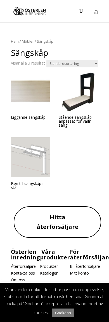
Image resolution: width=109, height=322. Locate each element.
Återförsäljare (23, 266)
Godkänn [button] (63, 312)
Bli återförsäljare (85, 266)
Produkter (49, 266)
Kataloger (49, 273)
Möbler (28, 41)
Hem (15, 41)
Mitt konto (79, 273)
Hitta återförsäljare (57, 221)
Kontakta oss (23, 273)
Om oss (18, 279)
